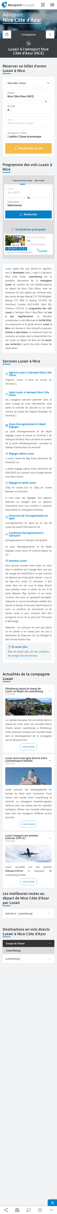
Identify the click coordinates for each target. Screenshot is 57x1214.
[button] (48, 83)
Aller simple (39, 180)
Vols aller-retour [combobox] (16, 83)
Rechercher (30, 214)
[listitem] (28, 913)
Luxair (8, 268)
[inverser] (46, 101)
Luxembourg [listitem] (12, 958)
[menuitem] (18, 5)
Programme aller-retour (22, 180)
